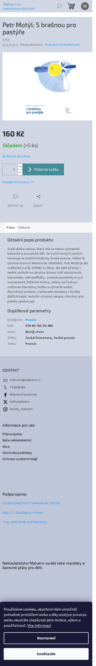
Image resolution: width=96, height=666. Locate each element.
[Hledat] (59, 6)
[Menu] (85, 6)
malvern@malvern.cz (25, 380)
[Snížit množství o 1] (19, 172)
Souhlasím (46, 654)
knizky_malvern (21, 409)
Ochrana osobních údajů (20, 459)
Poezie (30, 319)
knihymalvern (19, 401)
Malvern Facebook (23, 394)
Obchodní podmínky (17, 453)
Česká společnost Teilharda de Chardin (31, 503)
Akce (6, 447)
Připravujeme (12, 434)
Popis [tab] (11, 227)
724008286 (17, 387)
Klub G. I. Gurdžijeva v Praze (22, 513)
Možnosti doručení (16, 156)
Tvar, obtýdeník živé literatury (24, 522)
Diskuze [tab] (24, 227)
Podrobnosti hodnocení (62, 45)
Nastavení (46, 638)
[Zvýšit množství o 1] (19, 166)
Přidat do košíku (46, 169)
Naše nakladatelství (16, 440)
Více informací (39, 625)
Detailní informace (15, 182)
